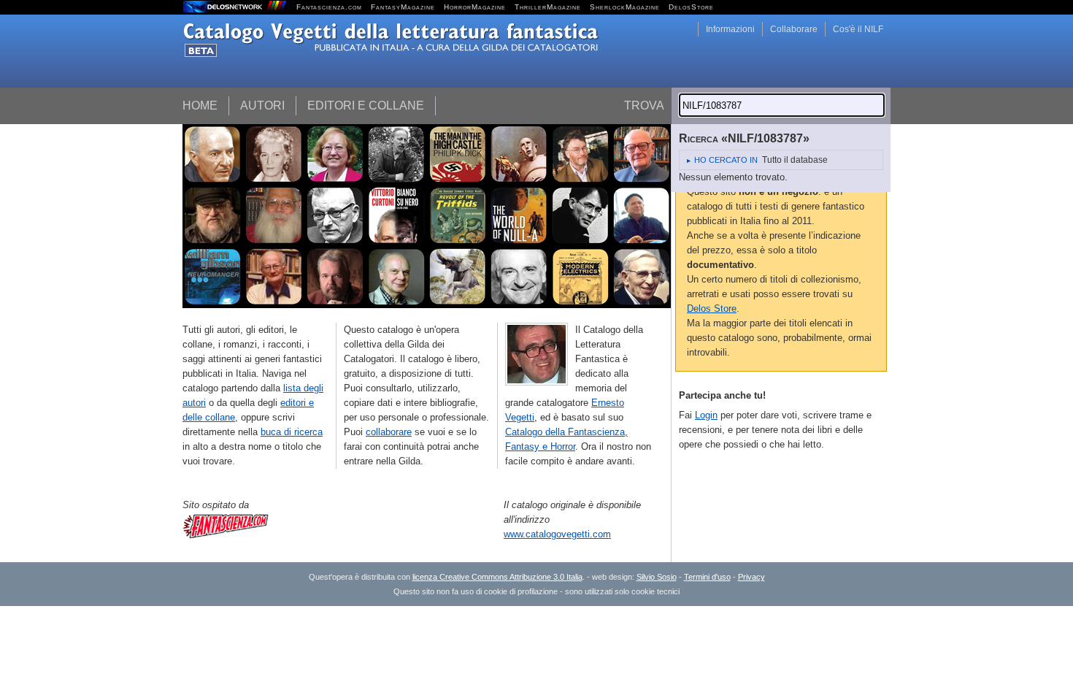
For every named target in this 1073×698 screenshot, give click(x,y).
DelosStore (691, 7)
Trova (644, 105)
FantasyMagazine (403, 7)
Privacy (751, 576)
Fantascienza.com (329, 7)
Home (200, 105)
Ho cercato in (726, 160)
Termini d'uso (707, 576)
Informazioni (730, 29)
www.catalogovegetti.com (557, 534)
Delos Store (712, 308)
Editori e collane (365, 105)
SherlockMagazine (625, 7)
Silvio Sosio (657, 576)
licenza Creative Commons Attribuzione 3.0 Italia (497, 576)
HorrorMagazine (475, 7)
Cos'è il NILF (858, 29)
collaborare (389, 431)
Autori (262, 105)
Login (706, 415)
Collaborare (794, 29)
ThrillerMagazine (548, 7)
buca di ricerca (292, 431)
